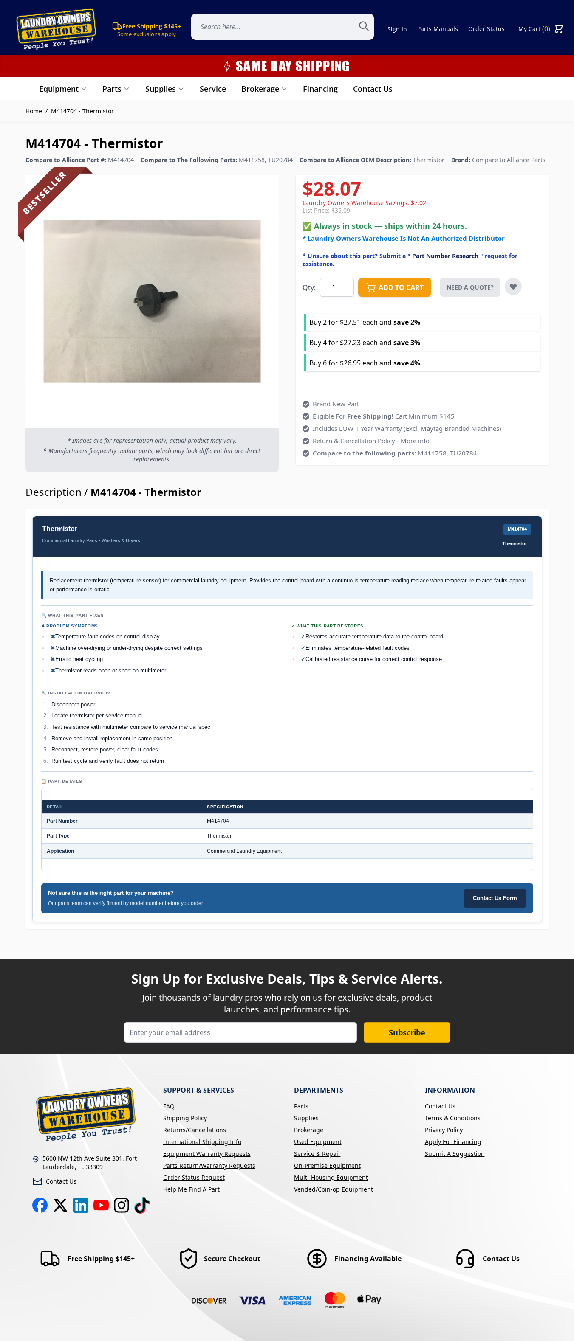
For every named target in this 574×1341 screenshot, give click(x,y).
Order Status (486, 29)
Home (33, 111)
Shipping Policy (185, 1118)
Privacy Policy (444, 1130)
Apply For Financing (453, 1142)
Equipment (59, 89)
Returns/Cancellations (194, 1130)
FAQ (169, 1106)
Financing (320, 89)
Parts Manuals (437, 29)
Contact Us (373, 89)
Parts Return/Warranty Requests (209, 1165)
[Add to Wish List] (513, 286)
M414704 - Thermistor (82, 111)
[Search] (369, 29)
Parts (112, 89)
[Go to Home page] (54, 29)
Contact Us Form (495, 898)
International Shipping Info (202, 1142)
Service (213, 89)
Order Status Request (194, 1177)
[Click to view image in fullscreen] (152, 301)
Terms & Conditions (453, 1118)
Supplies (160, 89)
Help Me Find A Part (191, 1189)
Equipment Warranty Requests (207, 1154)
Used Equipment (318, 1142)
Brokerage (260, 89)
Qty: (309, 287)
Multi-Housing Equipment (331, 1177)
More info (415, 440)
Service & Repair (317, 1154)
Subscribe (407, 1032)
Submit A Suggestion (455, 1154)
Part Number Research (445, 256)
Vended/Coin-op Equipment (333, 1189)
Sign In (397, 29)
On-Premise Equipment (327, 1165)
